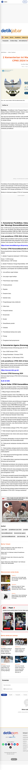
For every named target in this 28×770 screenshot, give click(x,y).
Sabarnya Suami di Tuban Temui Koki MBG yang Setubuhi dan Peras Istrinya (19, 588)
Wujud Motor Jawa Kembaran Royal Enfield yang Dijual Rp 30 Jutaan (19, 597)
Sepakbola (18, 37)
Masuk (25, 1)
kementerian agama (19, 533)
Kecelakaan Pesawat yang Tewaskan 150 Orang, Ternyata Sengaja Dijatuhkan (6, 651)
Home (6, 37)
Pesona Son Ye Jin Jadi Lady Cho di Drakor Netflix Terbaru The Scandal (19, 579)
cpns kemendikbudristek (8, 536)
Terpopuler (5, 40)
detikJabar (3, 52)
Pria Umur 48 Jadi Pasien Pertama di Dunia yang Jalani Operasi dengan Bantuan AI (19, 669)
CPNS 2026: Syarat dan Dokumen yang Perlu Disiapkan (12, 558)
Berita (11, 37)
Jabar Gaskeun (12, 52)
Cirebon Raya (13, 40)
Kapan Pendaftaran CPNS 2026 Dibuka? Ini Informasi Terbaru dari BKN (12, 548)
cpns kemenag (21, 536)
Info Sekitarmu (23, 40)
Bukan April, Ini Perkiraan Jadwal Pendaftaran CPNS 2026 (12, 553)
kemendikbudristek (7, 533)
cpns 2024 (4, 529)
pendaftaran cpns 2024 (15, 529)
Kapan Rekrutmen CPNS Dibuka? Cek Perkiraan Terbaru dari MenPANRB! (13, 562)
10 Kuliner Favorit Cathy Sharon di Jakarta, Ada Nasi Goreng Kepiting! (5, 668)
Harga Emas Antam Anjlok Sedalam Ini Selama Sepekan (20, 650)
